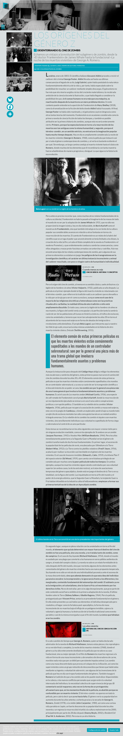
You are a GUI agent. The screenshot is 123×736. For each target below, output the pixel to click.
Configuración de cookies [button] (96, 730)
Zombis (59, 69)
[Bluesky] (10, 100)
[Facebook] (10, 107)
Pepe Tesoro (43, 66)
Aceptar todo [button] (114, 730)
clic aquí (60, 733)
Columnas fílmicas (47, 69)
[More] (10, 114)
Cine (37, 69)
